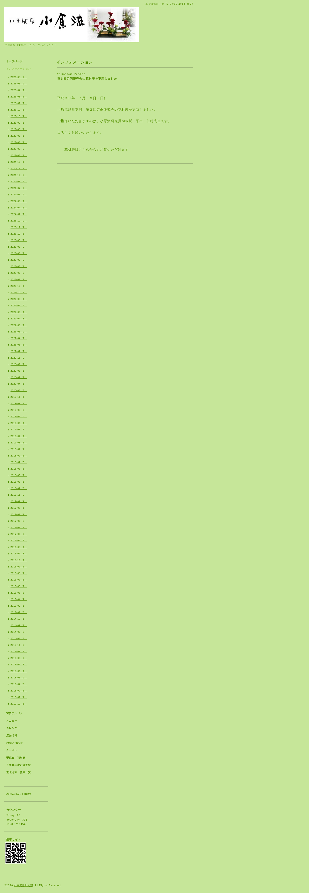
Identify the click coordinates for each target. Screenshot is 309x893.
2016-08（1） (19, 547)
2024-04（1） (19, 207)
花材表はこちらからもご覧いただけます (96, 149)
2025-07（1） (19, 136)
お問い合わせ (14, 742)
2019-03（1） (19, 442)
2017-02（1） (19, 540)
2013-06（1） (19, 671)
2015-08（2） (19, 573)
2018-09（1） (19, 455)
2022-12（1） (19, 286)
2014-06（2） (19, 632)
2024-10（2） (19, 175)
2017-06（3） (19, 521)
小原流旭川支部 (23, 885)
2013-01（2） (19, 697)
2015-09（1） (19, 566)
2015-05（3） (19, 592)
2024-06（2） (19, 194)
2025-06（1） (19, 142)
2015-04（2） (19, 599)
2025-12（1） (19, 109)
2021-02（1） (19, 351)
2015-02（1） (19, 606)
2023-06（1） (19, 253)
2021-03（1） (19, 344)
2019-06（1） (19, 423)
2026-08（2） (19, 77)
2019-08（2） (19, 410)
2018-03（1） (19, 482)
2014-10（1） (19, 619)
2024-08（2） (19, 181)
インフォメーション (18, 68)
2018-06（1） (19, 468)
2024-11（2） (19, 168)
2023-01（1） (19, 279)
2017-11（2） (19, 495)
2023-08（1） (19, 240)
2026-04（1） (19, 90)
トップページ (14, 61)
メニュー (11, 720)
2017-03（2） (19, 534)
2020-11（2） (19, 357)
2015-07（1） (19, 579)
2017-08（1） (19, 508)
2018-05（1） (19, 475)
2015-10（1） (19, 560)
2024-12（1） (19, 162)
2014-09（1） (19, 625)
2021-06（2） (19, 331)
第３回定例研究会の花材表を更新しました (87, 78)
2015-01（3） (19, 612)
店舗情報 (11, 735)
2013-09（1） (19, 651)
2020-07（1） (19, 377)
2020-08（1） (19, 371)
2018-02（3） (19, 488)
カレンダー (13, 728)
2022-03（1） (19, 325)
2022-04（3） (19, 318)
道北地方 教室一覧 (18, 772)
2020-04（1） (19, 384)
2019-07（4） (19, 416)
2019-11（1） (19, 397)
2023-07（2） (19, 247)
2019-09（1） (19, 403)
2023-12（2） (19, 220)
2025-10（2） (19, 116)
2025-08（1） (19, 129)
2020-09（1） (19, 364)
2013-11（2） (19, 645)
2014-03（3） (19, 638)
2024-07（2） (19, 188)
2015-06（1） (19, 586)
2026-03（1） (19, 96)
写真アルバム (14, 713)
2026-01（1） (19, 103)
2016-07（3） (19, 553)
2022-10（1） (19, 292)
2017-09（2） (19, 501)
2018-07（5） (19, 462)
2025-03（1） (19, 155)
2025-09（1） (19, 122)
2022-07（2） (19, 305)
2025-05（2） (19, 149)
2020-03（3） (19, 390)
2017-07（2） (19, 514)
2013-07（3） (19, 664)
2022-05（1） (19, 312)
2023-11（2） (19, 227)
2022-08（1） (19, 299)
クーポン (11, 750)
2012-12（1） (19, 703)
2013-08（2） (19, 658)
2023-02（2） (19, 273)
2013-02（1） (19, 690)
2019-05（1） (19, 429)
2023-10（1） (19, 233)
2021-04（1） (19, 338)
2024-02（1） (19, 214)
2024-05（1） (19, 201)
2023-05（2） (19, 260)
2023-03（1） (19, 266)
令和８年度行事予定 (18, 765)
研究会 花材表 (15, 757)
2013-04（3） (19, 684)
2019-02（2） (19, 449)
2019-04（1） (19, 436)
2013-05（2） (19, 677)
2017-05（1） (19, 527)
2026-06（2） (19, 83)
